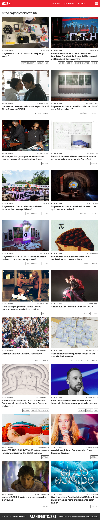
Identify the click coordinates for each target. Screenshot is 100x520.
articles (56, 3)
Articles (61, 63)
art (47, 63)
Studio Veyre (92, 517)
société (94, 63)
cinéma (69, 63)
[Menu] (96, 3)
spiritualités (43, 410)
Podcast (40, 63)
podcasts (69, 3)
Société (94, 263)
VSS (96, 410)
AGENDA (45, 507)
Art (72, 360)
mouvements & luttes (82, 63)
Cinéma (45, 113)
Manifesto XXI (7, 50)
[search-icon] (90, 3)
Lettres (86, 360)
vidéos (81, 3)
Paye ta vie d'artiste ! (28, 63)
